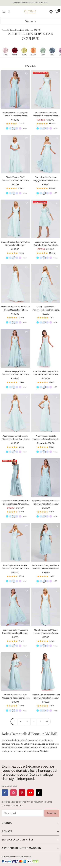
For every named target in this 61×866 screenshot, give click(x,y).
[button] (5, 51)
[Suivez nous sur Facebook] (5, 792)
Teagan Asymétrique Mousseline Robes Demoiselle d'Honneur (45, 502)
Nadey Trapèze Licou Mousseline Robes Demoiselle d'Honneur (45, 308)
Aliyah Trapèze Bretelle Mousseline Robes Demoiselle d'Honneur (45, 438)
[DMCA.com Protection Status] (35, 861)
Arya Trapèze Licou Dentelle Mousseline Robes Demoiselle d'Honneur (15, 438)
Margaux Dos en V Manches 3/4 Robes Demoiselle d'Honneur (46, 696)
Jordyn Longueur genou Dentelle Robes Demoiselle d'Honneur (46, 244)
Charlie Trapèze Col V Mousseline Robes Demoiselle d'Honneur (15, 179)
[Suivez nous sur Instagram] (13, 792)
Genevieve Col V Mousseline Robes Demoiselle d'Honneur (15, 631)
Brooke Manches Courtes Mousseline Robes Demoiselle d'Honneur (15, 696)
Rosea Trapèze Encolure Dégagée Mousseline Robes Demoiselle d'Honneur (45, 114)
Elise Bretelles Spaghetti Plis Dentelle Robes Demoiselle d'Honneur (45, 373)
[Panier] (56, 11)
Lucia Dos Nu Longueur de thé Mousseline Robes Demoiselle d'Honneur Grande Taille (45, 567)
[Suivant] (47, 721)
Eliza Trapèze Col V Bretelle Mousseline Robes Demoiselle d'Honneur (15, 567)
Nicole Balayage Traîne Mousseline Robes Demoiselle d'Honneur (15, 373)
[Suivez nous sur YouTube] (30, 792)
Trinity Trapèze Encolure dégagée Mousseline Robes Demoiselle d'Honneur (45, 179)
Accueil (5, 30)
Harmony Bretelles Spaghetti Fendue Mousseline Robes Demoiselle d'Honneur (15, 114)
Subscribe (51, 813)
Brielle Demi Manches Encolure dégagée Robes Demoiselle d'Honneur (15, 502)
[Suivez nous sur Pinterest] (22, 792)
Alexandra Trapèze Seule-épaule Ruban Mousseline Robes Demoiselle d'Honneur (15, 308)
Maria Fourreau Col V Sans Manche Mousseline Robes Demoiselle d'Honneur (46, 632)
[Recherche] (9, 11)
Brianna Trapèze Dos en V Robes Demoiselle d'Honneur (15, 243)
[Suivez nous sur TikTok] (39, 792)
